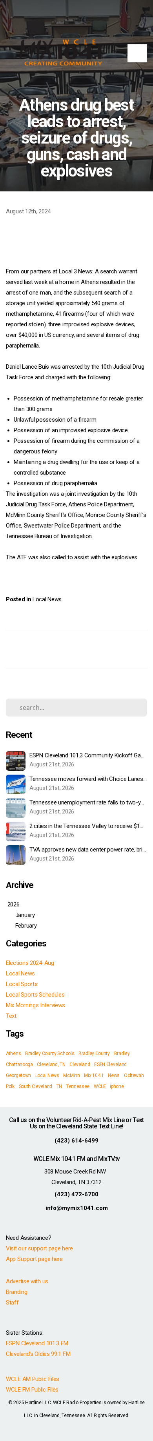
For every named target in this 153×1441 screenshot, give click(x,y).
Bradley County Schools (49, 1053)
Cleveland (79, 1064)
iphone (117, 1086)
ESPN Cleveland (110, 1064)
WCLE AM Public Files (32, 1379)
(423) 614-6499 (76, 1140)
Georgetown (18, 1075)
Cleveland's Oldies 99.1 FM (38, 1353)
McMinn (71, 1075)
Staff (12, 1302)
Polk (10, 1086)
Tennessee (77, 1086)
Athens (13, 1053)
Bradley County (94, 1053)
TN (59, 1086)
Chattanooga (19, 1064)
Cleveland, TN (51, 1064)
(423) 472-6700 (76, 1194)
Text (11, 1015)
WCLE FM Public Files (32, 1389)
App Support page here (34, 1259)
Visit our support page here (39, 1248)
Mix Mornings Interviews (35, 1005)
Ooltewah (134, 1075)
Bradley (122, 1053)
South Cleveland (36, 1086)
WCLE (100, 1086)
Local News (47, 599)
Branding (16, 1291)
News (114, 1075)
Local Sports (21, 984)
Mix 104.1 (94, 1075)
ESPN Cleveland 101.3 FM (37, 1343)
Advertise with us (27, 1281)
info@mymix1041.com (77, 1208)
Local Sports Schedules (35, 994)
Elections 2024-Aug (30, 962)
